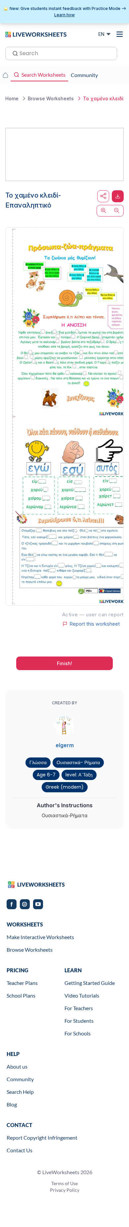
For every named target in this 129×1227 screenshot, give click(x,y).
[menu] (120, 34)
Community (20, 1079)
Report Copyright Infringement (42, 1137)
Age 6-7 (46, 774)
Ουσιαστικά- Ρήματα (78, 762)
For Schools (77, 1033)
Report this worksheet (94, 624)
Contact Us (19, 1150)
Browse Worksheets (30, 949)
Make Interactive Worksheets (40, 937)
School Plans (21, 995)
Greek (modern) (65, 787)
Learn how (64, 14)
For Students (79, 1020)
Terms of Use (64, 1183)
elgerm (65, 745)
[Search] (13, 52)
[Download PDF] (118, 196)
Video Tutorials (81, 995)
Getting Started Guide (89, 983)
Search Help (20, 1092)
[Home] (35, 34)
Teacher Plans (22, 983)
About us (17, 1066)
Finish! (64, 663)
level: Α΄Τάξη (79, 774)
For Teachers (78, 1008)
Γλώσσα (38, 762)
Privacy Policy (64, 1190)
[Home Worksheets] (5, 75)
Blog (12, 1104)
